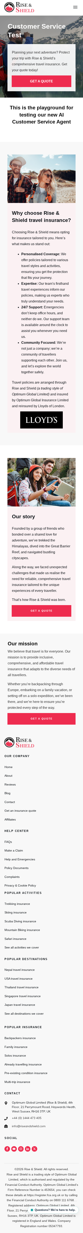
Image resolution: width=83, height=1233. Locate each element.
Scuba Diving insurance (20, 921)
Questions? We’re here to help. (55, 1210)
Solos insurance (15, 1055)
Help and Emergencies (19, 859)
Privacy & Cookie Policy (20, 885)
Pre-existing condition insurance (25, 1073)
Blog (7, 793)
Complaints (12, 876)
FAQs (8, 841)
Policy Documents (16, 868)
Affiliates (10, 819)
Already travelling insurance (23, 1064)
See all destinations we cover (24, 1013)
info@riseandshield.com (29, 1126)
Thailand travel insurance (21, 987)
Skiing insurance (15, 912)
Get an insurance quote (20, 810)
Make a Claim (13, 850)
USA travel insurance (18, 978)
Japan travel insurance (19, 1004)
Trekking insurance (17, 903)
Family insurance (15, 1047)
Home (8, 767)
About (8, 775)
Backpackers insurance (20, 1038)
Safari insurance (15, 938)
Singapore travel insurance (22, 996)
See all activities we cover (21, 947)
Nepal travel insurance (19, 969)
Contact (9, 802)
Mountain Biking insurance (22, 930)
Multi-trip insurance (17, 1082)
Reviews (10, 784)
